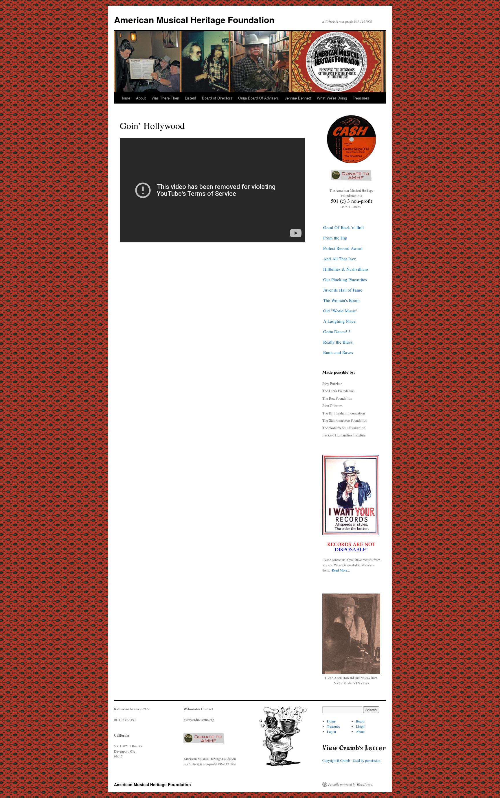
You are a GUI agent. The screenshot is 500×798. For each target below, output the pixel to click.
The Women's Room (341, 300)
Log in (331, 731)
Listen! (190, 98)
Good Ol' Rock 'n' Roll (343, 227)
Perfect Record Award (343, 248)
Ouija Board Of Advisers (258, 98)
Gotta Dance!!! (336, 331)
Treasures (361, 98)
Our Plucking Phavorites (345, 279)
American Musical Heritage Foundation (194, 19)
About (141, 98)
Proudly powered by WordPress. (350, 784)
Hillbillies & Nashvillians (346, 269)
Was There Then (165, 98)
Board (360, 721)
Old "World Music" (340, 311)
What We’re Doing (332, 98)
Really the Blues (338, 342)
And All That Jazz (339, 258)
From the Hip (335, 238)
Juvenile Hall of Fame (342, 290)
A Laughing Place (339, 321)
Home (125, 98)
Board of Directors (217, 98)
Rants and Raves (338, 352)
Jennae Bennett (298, 98)
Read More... (341, 570)
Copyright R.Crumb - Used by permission (351, 760)
